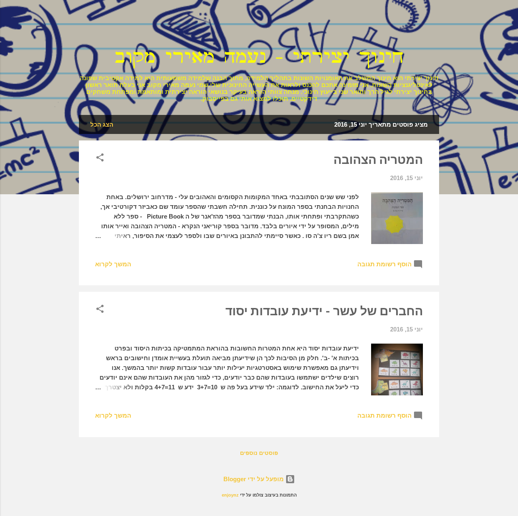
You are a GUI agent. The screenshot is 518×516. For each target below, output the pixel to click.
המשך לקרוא (113, 264)
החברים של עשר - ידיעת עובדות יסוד (324, 311)
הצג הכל (101, 124)
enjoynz (230, 495)
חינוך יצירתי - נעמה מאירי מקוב (259, 57)
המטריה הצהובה (378, 160)
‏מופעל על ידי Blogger (254, 479)
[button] (100, 159)
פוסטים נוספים (259, 453)
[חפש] (434, 22)
